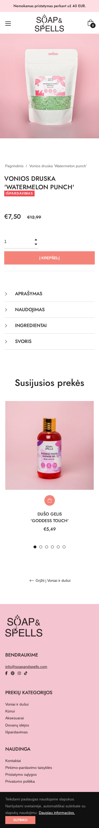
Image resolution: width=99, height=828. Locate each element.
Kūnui (10, 711)
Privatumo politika (20, 781)
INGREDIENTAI (30, 325)
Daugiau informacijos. (57, 813)
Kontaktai (13, 761)
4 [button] (52, 546)
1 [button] (35, 546)
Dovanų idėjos (17, 725)
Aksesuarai (14, 718)
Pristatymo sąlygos (21, 774)
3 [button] (46, 546)
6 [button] (64, 546)
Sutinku (20, 820)
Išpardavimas (16, 732)
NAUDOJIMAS (29, 309)
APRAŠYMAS (28, 293)
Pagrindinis (14, 166)
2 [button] (40, 546)
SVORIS (22, 341)
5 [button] (58, 546)
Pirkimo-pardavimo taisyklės (28, 767)
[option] (49, 475)
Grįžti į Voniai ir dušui (52, 580)
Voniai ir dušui (17, 704)
